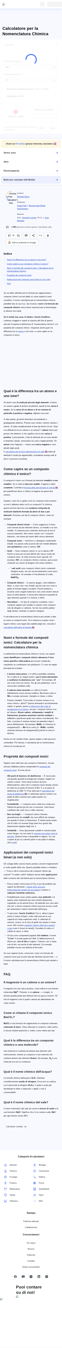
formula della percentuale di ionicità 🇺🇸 (41, 488)
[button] (31, 144)
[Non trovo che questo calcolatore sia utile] (19, 235)
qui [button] (14, 842)
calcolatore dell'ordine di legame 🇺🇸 (19, 627)
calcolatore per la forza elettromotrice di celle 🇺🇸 (26, 452)
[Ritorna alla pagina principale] (16, 4)
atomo (21, 331)
